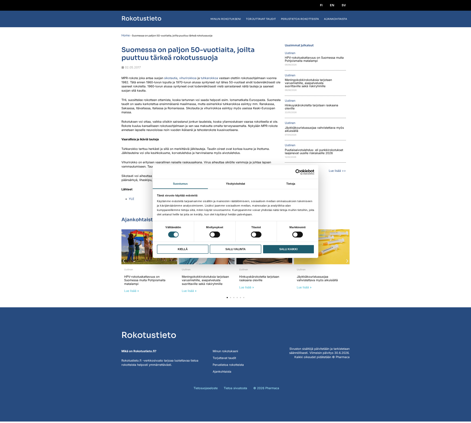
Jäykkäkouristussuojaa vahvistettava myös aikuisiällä (314, 129)
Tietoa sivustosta (235, 388)
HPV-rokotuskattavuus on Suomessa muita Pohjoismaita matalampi (314, 59)
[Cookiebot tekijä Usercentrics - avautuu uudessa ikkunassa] (298, 172)
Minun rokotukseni (225, 19)
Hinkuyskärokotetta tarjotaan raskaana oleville (311, 106)
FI (321, 5)
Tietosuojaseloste (206, 388)
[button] (123, 261)
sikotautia (170, 78)
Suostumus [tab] (180, 183)
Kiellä (183, 249)
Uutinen (128, 269)
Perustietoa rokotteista (300, 19)
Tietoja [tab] (290, 183)
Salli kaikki (288, 249)
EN (332, 5)
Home (125, 35)
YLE (131, 199)
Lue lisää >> (337, 171)
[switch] (215, 235)
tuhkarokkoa (209, 78)
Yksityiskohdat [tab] (235, 183)
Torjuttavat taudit (261, 19)
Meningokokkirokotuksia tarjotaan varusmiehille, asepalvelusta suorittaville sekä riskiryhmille (308, 83)
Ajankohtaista (335, 19)
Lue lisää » (131, 291)
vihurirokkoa (187, 78)
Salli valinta (235, 249)
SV (344, 5)
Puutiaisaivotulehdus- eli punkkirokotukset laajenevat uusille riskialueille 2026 (314, 151)
